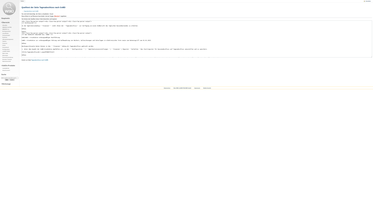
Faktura (4, 41)
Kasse (4, 45)
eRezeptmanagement (7, 39)
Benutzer (57, 16)
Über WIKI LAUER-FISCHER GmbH (182, 88)
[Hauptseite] (9, 8)
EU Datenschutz (6, 31)
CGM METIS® (5, 68)
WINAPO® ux (5, 29)
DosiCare (4, 37)
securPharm (5, 33)
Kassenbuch (5, 47)
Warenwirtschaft (6, 61)
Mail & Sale (5, 53)
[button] (8, 42)
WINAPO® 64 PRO (7, 27)
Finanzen (4, 43)
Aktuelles (4, 25)
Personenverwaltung (7, 57)
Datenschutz (167, 88)
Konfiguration (6, 49)
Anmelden (368, 1)
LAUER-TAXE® (6, 51)
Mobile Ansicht (207, 88)
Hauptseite (5, 18)
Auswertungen (6, 35)
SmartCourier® (6, 70)
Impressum (197, 88)
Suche (3, 74)
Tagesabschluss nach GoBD (31, 11)
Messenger (5, 55)
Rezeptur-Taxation (7, 59)
